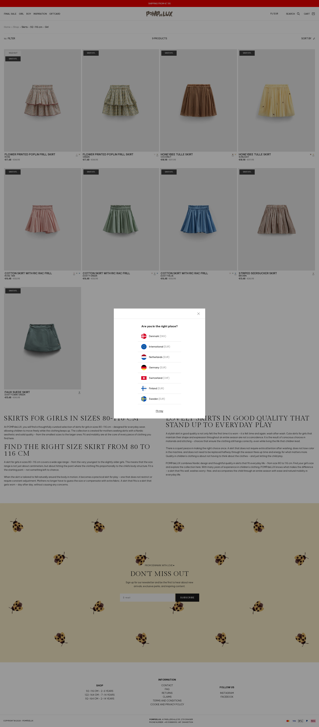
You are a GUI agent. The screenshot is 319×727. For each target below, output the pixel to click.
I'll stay (159, 411)
